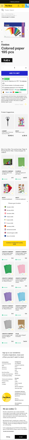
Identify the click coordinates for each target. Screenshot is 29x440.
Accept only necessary (8, 431)
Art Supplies (18, 363)
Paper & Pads (18, 368)
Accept (20, 436)
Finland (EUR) (10, 216)
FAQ (3, 365)
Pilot (16, 379)
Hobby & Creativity (19, 365)
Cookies (4, 384)
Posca (16, 385)
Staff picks (17, 375)
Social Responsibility (7, 375)
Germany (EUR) (10, 226)
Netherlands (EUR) (11, 229)
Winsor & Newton (19, 386)
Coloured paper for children (8, 17)
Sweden (17, 404)
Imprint (3, 382)
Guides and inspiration (7, 374)
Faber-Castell (18, 383)
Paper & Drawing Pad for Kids (8, 15)
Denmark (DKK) (10, 213)
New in (16, 373)
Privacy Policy (5, 380)
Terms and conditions (7, 379)
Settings (8, 436)
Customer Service (6, 363)
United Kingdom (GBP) (12, 232)
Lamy (16, 381)
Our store (4, 369)
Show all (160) (18, 388)
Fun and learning (9, 14)
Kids (3, 14)
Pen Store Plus (5, 372)
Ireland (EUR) (10, 220)
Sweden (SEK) (10, 207)
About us (4, 367)
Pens (16, 366)
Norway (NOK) (10, 210)
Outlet (16, 371)
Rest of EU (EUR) (11, 236)
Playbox (5, 44)
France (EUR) (10, 223)
